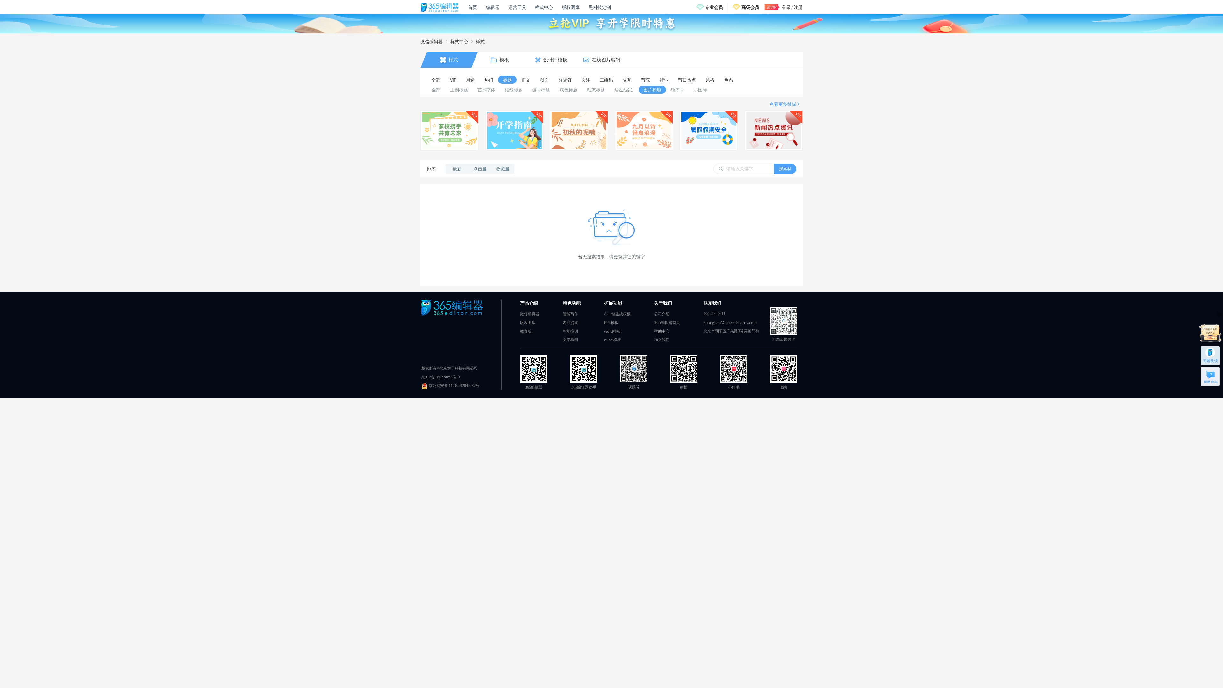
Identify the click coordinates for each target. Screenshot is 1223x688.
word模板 (612, 331)
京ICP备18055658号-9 (440, 377)
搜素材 (785, 168)
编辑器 (492, 7)
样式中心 (544, 7)
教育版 (526, 331)
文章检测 (570, 339)
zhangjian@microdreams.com (730, 322)
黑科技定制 (600, 7)
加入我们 (661, 339)
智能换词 (570, 331)
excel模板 (612, 339)
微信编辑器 (431, 42)
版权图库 (571, 7)
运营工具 (517, 7)
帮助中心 (661, 331)
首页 (472, 7)
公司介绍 (661, 314)
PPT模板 (611, 322)
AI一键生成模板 (617, 314)
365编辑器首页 (667, 322)
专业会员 (714, 7)
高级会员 (750, 7)
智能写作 (570, 314)
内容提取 (570, 322)
